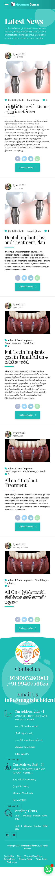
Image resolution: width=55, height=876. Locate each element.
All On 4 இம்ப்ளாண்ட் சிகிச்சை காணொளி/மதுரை (25, 596)
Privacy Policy (41, 859)
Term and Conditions (33, 856)
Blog (19, 856)
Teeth (42, 471)
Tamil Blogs (33, 100)
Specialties (9, 856)
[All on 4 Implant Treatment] (27, 450)
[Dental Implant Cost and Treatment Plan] (27, 208)
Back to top (12, 862)
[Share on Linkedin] (30, 158)
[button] (48, 869)
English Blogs (34, 231)
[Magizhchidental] (7, 835)
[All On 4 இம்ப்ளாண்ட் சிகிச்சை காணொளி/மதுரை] (27, 562)
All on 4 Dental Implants (20, 340)
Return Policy (9, 859)
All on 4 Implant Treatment (21, 482)
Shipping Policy (25, 859)
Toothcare (10, 583)
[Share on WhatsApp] (37, 158)
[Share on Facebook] (17, 158)
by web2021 (19, 54)
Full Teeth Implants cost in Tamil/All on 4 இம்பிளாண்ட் (26, 356)
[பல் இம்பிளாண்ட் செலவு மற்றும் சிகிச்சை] (27, 77)
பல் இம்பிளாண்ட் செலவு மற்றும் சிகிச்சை (27, 108)
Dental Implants (16, 100)
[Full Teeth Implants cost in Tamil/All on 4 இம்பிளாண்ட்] (27, 322)
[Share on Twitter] (24, 158)
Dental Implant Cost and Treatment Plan (25, 239)
